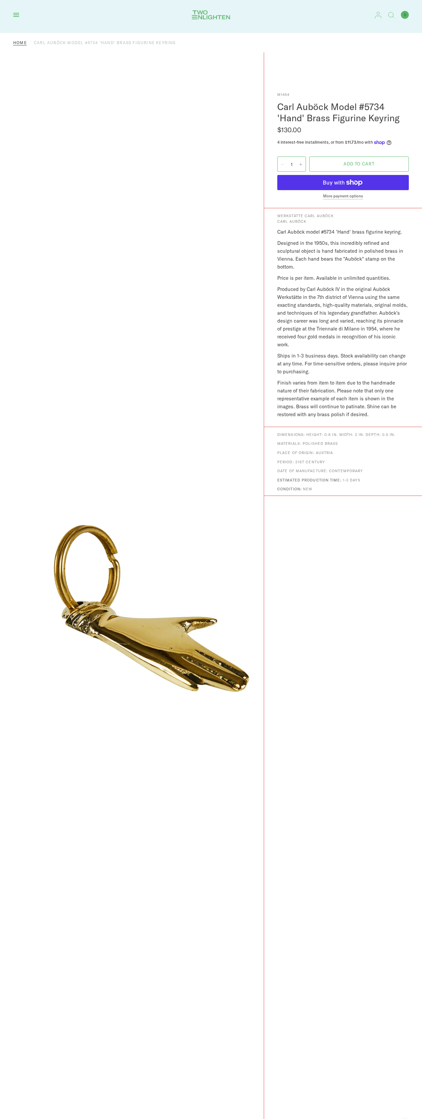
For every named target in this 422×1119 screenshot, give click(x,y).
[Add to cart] (359, 164)
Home (20, 42)
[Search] (391, 15)
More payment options (343, 195)
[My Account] (378, 15)
